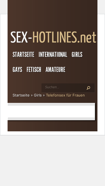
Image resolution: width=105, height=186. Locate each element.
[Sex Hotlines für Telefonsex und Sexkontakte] (53, 43)
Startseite (23, 55)
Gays (17, 70)
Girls (77, 55)
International (53, 55)
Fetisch (34, 70)
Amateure (55, 70)
